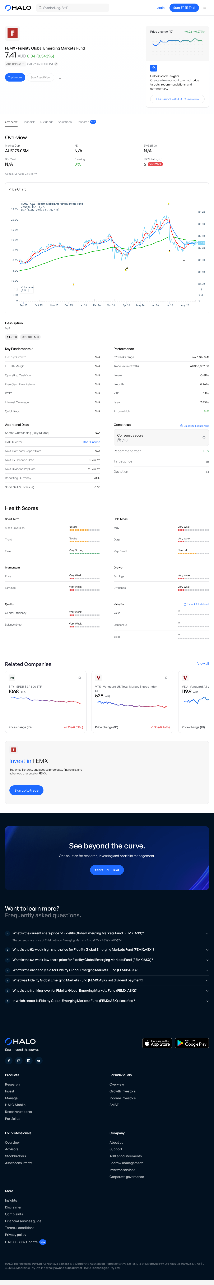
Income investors (123, 1098)
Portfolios (12, 1118)
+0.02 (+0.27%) (194, 31)
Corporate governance (127, 1177)
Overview (117, 1084)
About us (116, 1142)
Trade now (15, 77)
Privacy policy (15, 1235)
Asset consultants (18, 1163)
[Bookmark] (60, 77)
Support (116, 1149)
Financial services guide (23, 1221)
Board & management (126, 1163)
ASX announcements (126, 1156)
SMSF (114, 1105)
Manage (11, 1098)
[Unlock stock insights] (154, 68)
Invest (9, 1091)
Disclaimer (13, 1207)
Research (12, 1084)
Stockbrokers (15, 1156)
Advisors (11, 1149)
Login (161, 7)
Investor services (122, 1170)
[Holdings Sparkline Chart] (177, 46)
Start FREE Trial (184, 7)
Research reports (18, 1112)
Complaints (14, 1214)
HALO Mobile (15, 1105)
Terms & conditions (19, 1228)
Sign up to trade (26, 790)
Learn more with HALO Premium (177, 99)
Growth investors (123, 1091)
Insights (11, 1200)
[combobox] (15, 63)
